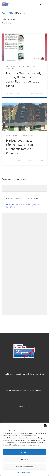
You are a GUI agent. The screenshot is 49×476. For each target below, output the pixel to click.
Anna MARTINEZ (14, 93)
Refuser (24, 459)
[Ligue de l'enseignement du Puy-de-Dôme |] (5, 3)
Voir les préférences (24, 466)
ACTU (11, 13)
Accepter (24, 452)
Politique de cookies (23, 472)
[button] (45, 426)
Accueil (4, 13)
